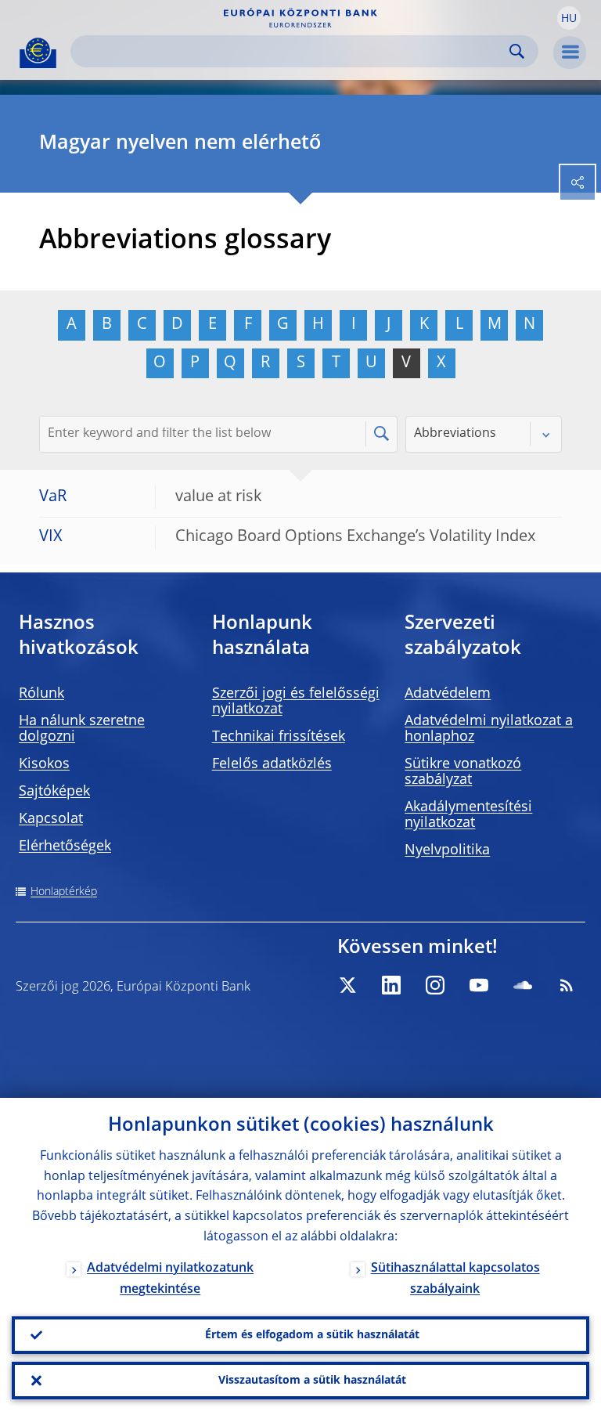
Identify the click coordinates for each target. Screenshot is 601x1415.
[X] (347, 985)
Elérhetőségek (65, 846)
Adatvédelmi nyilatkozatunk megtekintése (170, 1279)
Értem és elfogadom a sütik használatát (312, 1335)
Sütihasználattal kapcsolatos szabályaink (455, 1279)
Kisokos (44, 764)
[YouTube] (479, 985)
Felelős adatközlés (272, 764)
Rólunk (41, 694)
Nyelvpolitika (447, 850)
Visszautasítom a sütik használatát (312, 1380)
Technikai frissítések (278, 737)
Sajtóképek (54, 792)
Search (517, 51)
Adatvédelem (448, 694)
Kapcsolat (51, 819)
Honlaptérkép (64, 891)
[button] (569, 18)
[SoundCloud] (523, 985)
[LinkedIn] (391, 985)
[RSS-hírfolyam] (566, 985)
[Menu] (569, 52)
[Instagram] (435, 985)
